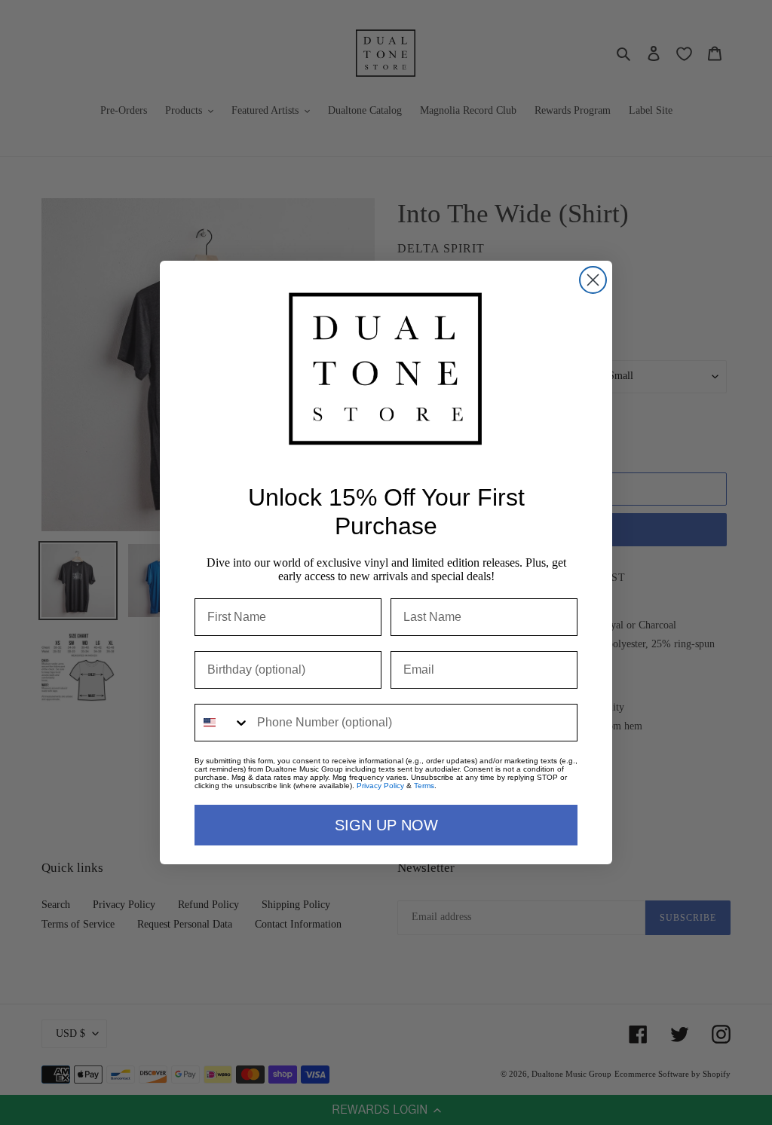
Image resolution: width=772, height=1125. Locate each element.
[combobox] (222, 723)
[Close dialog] (593, 280)
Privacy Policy (380, 785)
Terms (424, 785)
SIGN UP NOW (386, 825)
